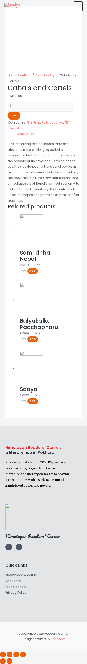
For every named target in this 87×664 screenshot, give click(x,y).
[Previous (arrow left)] (3, 661)
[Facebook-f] (19, 547)
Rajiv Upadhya (45, 75)
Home (12, 75)
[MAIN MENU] (78, 6)
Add (14, 115)
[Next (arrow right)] (9, 661)
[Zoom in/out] (23, 654)
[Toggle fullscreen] (16, 654)
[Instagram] (8, 547)
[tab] (48, 134)
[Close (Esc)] (3, 654)
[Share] (9, 654)
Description (25, 134)
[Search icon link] (65, 6)
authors (26, 75)
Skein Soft (58, 639)
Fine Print (33, 122)
